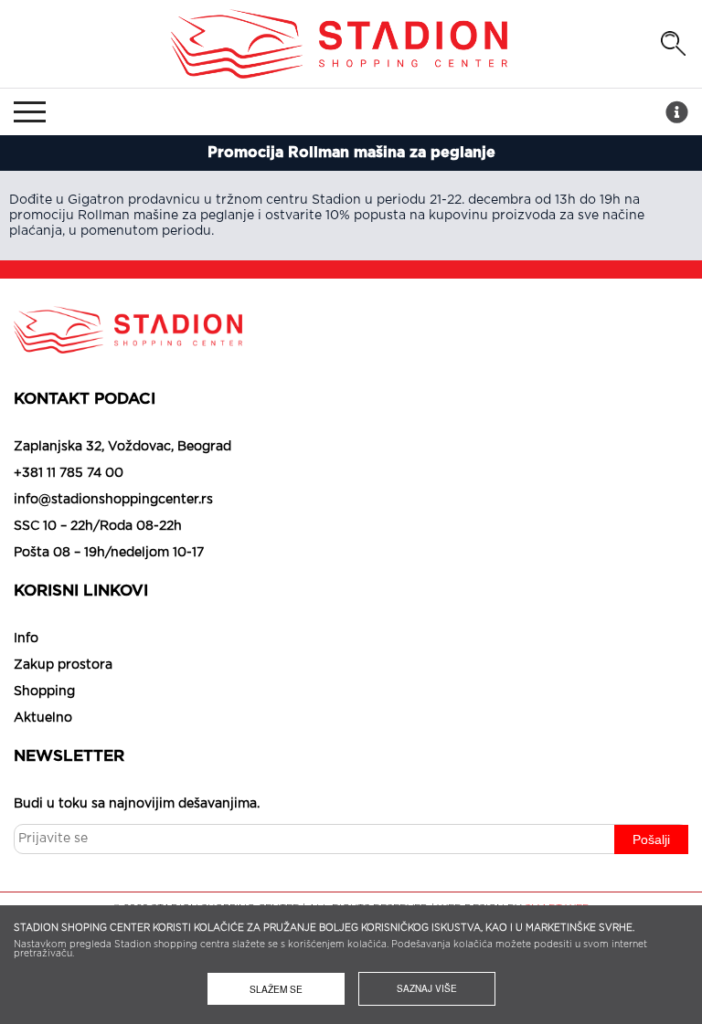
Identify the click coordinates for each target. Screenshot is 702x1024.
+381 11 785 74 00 (68, 473)
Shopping (44, 691)
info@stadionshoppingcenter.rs (113, 499)
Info (26, 638)
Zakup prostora (63, 665)
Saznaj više (427, 988)
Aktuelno (43, 718)
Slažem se (276, 989)
